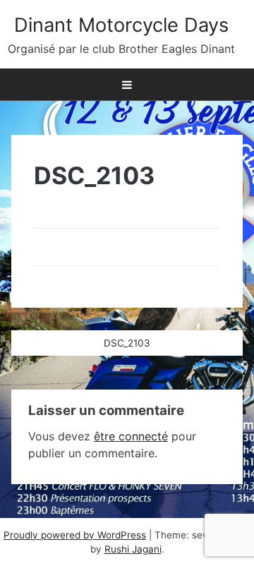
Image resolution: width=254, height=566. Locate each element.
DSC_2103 (127, 343)
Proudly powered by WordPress (75, 535)
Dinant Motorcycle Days (121, 25)
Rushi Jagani (133, 549)
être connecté (131, 436)
